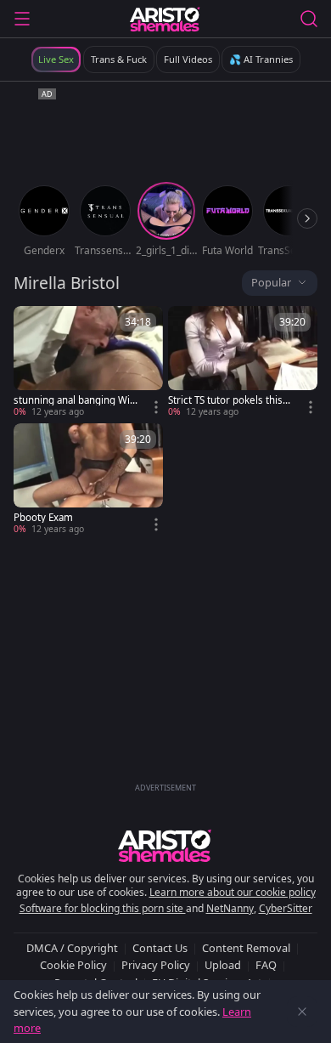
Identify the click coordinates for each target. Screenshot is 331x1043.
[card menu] (156, 407)
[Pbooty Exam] (88, 479)
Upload (223, 964)
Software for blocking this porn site (103, 908)
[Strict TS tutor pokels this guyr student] (242, 362)
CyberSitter (285, 908)
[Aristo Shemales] (165, 18)
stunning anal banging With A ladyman (73, 400)
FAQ (266, 964)
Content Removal (246, 947)
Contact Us (160, 947)
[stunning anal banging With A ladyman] (88, 362)
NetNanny (230, 908)
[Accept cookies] (302, 1011)
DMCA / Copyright (72, 947)
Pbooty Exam (43, 518)
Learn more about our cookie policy (232, 892)
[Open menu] (22, 18)
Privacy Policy (155, 964)
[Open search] (309, 18)
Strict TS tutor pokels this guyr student (229, 400)
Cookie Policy (73, 964)
